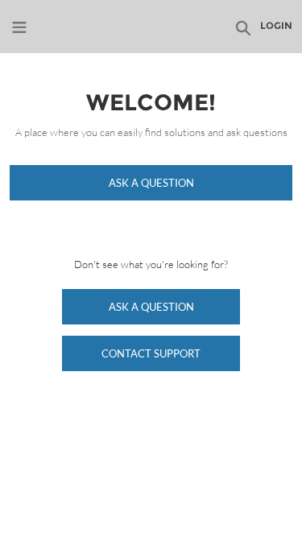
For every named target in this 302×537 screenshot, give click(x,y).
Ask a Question (151, 182)
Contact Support (151, 353)
